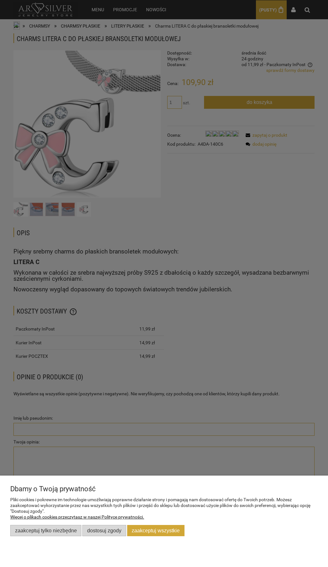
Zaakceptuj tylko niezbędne (46, 530)
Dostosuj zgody (104, 530)
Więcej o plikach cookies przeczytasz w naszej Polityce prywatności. (77, 517)
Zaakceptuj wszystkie (156, 530)
